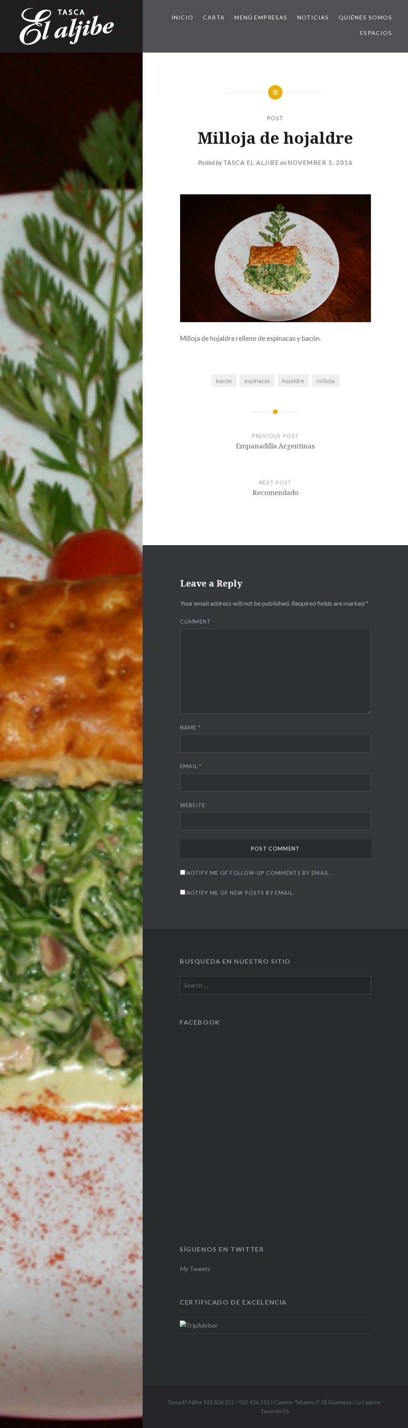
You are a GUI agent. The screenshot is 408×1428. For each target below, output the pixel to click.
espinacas (257, 380)
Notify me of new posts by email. (240, 893)
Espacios (376, 32)
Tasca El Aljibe (251, 162)
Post (275, 118)
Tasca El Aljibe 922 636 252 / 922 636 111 (218, 1402)
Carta (214, 17)
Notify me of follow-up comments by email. (258, 873)
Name (190, 727)
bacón (224, 380)
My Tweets (195, 1268)
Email (191, 766)
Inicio (182, 17)
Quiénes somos (365, 17)
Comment (195, 621)
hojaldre (293, 380)
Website (193, 805)
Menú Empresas (260, 17)
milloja (325, 380)
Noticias (313, 17)
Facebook (200, 1022)
